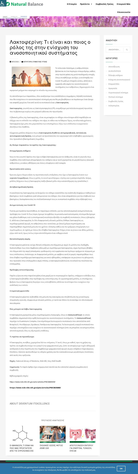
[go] (126, 50)
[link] (24, 3)
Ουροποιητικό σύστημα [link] (118, 92)
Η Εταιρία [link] (72, 4)
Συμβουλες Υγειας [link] (39, 62)
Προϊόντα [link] (85, 4)
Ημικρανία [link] (112, 88)
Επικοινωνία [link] (123, 12)
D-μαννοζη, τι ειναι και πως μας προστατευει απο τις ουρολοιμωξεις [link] (22, 448)
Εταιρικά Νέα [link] (123, 4)
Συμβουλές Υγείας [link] (104, 4)
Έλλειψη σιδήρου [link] (115, 75)
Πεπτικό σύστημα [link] (115, 97)
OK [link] (121, 468)
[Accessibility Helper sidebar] (3, 3)
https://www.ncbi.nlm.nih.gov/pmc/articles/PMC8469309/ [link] (32, 382)
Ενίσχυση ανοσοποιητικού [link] (119, 79)
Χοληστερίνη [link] (113, 105)
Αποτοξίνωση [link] (114, 66)
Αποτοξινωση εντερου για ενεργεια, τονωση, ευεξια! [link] (81, 448)
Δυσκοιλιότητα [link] (114, 71)
